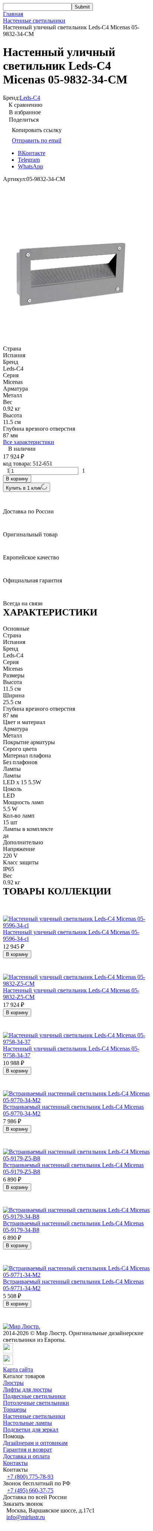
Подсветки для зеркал (30, 1429)
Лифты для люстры (27, 1389)
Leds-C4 (30, 98)
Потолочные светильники (36, 1403)
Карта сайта (18, 1369)
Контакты (15, 1463)
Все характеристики (28, 442)
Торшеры (14, 1409)
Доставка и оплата (26, 1456)
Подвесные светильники (34, 1396)
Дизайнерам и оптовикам (35, 1443)
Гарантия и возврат (27, 1449)
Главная (13, 14)
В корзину (17, 479)
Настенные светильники (34, 20)
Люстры (13, 1383)
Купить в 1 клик (23, 488)
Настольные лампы (27, 1423)
